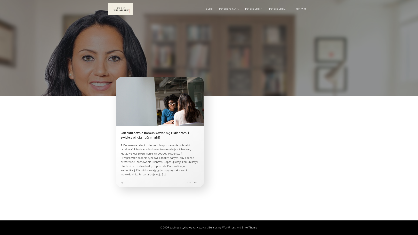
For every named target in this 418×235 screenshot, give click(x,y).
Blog (209, 9)
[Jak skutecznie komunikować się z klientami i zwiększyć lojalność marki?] (160, 101)
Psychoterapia (229, 9)
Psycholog (252, 9)
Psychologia (277, 9)
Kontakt (301, 9)
